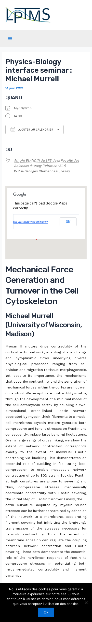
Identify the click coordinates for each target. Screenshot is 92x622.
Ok (46, 612)
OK (68, 222)
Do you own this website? (30, 222)
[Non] (85, 602)
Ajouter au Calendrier (35, 129)
